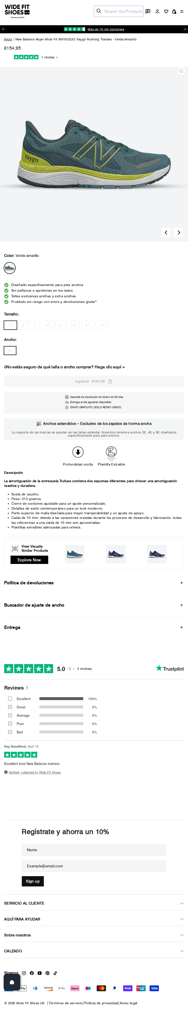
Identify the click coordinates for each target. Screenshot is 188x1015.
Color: (21, 255)
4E (10, 350)
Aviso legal (128, 1003)
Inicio (8, 39)
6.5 (47, 325)
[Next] (178, 232)
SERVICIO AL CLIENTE (24, 903)
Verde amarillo (9, 268)
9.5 (73, 325)
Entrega (12, 627)
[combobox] (118, 11)
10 (102, 325)
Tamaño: (11, 314)
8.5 (87, 325)
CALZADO (13, 951)
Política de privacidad (101, 1003)
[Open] (12, 982)
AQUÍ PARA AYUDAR (22, 919)
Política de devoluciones (29, 582)
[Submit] (99, 11)
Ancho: (10, 339)
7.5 (10, 325)
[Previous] (166, 232)
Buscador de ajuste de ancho (34, 605)
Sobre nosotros (17, 935)
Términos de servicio (65, 1003)
